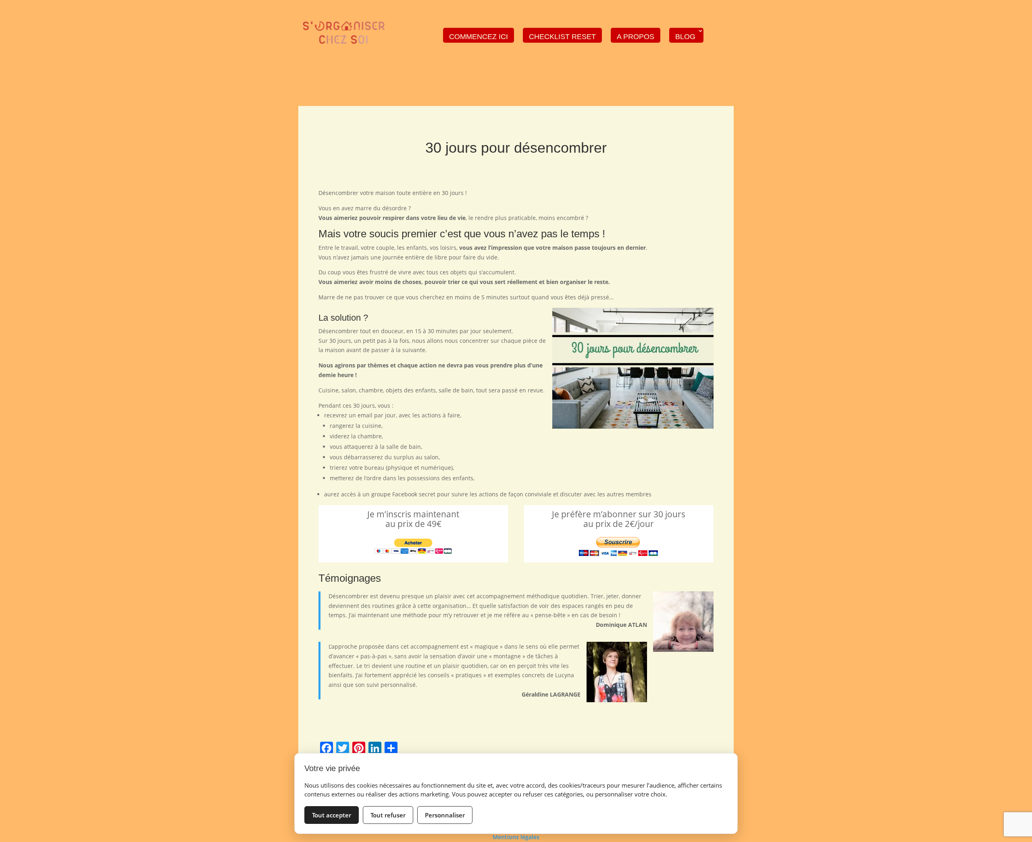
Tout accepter (331, 815)
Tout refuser (388, 815)
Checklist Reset (562, 37)
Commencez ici (478, 37)
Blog (685, 37)
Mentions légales (516, 837)
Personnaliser (445, 815)
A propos (635, 37)
